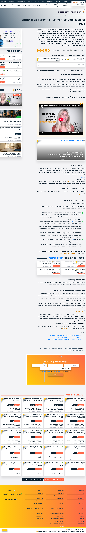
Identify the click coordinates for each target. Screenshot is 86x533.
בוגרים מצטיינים (81, 495)
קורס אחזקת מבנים (59, 498)
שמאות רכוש (58, 1)
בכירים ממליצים (81, 501)
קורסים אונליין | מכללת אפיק (37, 501)
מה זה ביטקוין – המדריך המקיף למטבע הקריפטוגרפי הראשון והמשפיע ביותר (64, 339)
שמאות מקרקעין (65, 1)
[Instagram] (5, 5)
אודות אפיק (40, 493)
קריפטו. (73, 77)
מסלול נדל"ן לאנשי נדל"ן (58, 495)
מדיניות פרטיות (39, 518)
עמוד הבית (40, 490)
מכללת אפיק (40, 495)
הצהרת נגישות (40, 513)
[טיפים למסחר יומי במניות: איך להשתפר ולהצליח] (75, 434)
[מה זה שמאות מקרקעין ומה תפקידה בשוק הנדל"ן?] (32, 466)
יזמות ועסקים (11, 1)
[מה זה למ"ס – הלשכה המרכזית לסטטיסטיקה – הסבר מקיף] (32, 434)
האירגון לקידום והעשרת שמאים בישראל (35, 506)
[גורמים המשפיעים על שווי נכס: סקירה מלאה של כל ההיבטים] (75, 418)
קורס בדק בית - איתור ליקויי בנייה (56, 501)
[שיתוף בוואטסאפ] (40, 50)
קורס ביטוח (61, 503)
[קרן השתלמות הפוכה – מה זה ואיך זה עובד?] (11, 434)
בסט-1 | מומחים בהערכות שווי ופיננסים (35, 508)
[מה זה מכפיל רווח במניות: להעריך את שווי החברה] (56, 271)
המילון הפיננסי (76, 12)
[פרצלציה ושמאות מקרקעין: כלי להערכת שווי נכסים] (32, 418)
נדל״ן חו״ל (30, 1)
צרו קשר (24, 5)
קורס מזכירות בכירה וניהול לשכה (56, 523)
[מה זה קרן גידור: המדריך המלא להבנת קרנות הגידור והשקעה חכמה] (32, 402)
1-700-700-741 (36, 5)
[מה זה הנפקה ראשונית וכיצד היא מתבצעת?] (11, 466)
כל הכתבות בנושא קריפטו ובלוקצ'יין (33, 479)
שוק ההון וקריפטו (50, 1)
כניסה (29, 5)
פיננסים (56, 405)
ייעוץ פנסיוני (60, 490)
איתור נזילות (81, 490)
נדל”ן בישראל (37, 1)
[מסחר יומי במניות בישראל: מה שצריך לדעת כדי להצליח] (53, 418)
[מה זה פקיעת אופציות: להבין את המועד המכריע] (56, 264)
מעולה (4, 530)
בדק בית (82, 493)
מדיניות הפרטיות (46, 372)
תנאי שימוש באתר (39, 516)
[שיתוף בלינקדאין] (43, 50)
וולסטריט (82, 508)
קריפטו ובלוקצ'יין (63, 12)
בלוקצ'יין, (68, 181)
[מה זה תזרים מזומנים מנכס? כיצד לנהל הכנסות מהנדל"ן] (11, 418)
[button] (1, 5)
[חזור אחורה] (62, 59)
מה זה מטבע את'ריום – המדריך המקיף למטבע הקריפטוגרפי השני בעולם (65, 335)
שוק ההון (18, 117)
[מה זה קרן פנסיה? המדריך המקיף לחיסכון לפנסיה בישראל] (53, 466)
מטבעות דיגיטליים (17, 94)
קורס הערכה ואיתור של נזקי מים (57, 508)
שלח (55, 374)
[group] (59, 150)
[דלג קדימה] (71, 59)
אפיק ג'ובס (17, 5)
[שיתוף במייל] (38, 50)
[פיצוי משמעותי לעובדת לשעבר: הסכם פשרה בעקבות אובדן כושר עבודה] (53, 402)
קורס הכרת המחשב (59, 506)
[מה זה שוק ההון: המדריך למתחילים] (80, 264)
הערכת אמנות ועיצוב (80, 506)
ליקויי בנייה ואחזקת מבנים (21, 1)
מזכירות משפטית (60, 493)
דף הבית (83, 15)
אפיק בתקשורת (39, 498)
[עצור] (65, 59)
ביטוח (43, 1)
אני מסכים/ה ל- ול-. (54, 372)
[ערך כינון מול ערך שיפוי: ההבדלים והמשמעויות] (11, 402)
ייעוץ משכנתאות (81, 513)
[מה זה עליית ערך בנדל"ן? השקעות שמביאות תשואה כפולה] (11, 450)
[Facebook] (12, 5)
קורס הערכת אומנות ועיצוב (58, 511)
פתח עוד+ (82, 526)
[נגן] (68, 59)
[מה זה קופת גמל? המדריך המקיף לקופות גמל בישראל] (53, 450)
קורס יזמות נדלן (60, 516)
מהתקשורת (82, 518)
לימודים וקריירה (3, 1)
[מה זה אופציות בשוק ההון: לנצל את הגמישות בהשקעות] (80, 271)
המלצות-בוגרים (81, 503)
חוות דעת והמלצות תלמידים (37, 503)
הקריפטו (64, 328)
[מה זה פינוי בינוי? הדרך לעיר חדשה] (75, 450)
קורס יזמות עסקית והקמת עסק (57, 518)
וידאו (17, 90)
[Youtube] (9, 5)
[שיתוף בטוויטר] (46, 50)
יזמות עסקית (81, 511)
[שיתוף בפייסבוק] (49, 50)
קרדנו (73, 239)
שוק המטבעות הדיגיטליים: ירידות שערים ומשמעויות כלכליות (67, 337)
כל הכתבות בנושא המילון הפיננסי (54, 479)
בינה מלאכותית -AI (80, 498)
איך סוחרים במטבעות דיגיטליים (67, 253)
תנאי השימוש (56, 372)
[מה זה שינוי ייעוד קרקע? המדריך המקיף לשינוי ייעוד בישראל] (53, 434)
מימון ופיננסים (81, 523)
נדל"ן (33, 421)
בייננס (72, 221)
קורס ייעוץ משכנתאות (59, 521)
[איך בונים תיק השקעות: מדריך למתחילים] (32, 450)
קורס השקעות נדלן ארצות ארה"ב (56, 513)
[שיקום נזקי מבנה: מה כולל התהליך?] (75, 466)
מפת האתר (40, 511)
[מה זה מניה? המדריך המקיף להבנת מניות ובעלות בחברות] (75, 402)
